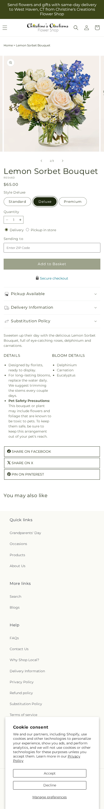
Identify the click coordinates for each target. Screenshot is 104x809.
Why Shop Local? (24, 660)
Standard (17, 201)
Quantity (11, 212)
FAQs (14, 638)
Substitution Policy (26, 704)
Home (8, 45)
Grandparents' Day (25, 533)
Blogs (15, 607)
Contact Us (19, 649)
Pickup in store (43, 230)
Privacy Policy (22, 682)
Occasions (18, 544)
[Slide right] (62, 160)
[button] (76, 27)
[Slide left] (41, 160)
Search (15, 596)
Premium (73, 201)
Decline (49, 785)
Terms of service (23, 715)
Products (17, 555)
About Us (17, 566)
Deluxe (45, 201)
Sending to (21, 238)
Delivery (17, 230)
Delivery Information (27, 671)
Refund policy (21, 693)
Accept (50, 773)
